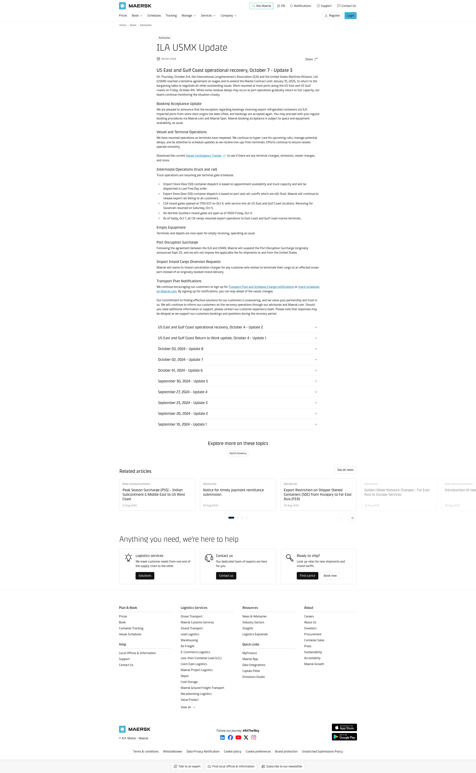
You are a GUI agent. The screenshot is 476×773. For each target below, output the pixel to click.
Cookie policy (232, 751)
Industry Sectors (253, 622)
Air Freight (187, 646)
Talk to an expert (189, 766)
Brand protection (286, 751)
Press (307, 646)
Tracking (171, 15)
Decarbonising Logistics (196, 694)
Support (326, 6)
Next (352, 517)
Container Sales (314, 640)
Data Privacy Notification (203, 751)
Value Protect (190, 700)
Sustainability (313, 652)
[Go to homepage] (135, 5)
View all (186, 707)
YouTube (238, 737)
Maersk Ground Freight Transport (202, 688)
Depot (185, 676)
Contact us (226, 575)
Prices (123, 15)
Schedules (154, 15)
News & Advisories (254, 616)
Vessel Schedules (130, 634)
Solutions (145, 575)
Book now (330, 575)
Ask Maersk (263, 6)
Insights (247, 628)
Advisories (146, 25)
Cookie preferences (258, 751)
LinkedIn (222, 737)
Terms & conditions (146, 751)
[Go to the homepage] (135, 732)
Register (334, 15)
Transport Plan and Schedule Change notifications (261, 287)
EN (283, 6)
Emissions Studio (253, 677)
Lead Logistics (190, 634)
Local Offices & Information (137, 653)
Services (206, 15)
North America (238, 453)
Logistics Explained (255, 634)
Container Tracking (131, 628)
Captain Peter (251, 671)
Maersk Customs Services (197, 622)
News (133, 25)
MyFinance (249, 653)
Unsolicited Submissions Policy (322, 751)
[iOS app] (344, 727)
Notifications (300, 5)
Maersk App (250, 659)
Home (122, 25)
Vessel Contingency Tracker (204, 155)
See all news (345, 470)
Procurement (312, 634)
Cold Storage (189, 682)
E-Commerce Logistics (195, 652)
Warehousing (189, 640)
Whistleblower (172, 751)
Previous (341, 517)
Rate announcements (136, 484)
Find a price (307, 575)
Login (350, 15)
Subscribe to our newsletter (284, 766)
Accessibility (312, 658)
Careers (309, 616)
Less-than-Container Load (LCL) (201, 658)
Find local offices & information (233, 766)
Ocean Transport (191, 616)
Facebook (230, 737)
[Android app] (344, 736)
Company (227, 15)
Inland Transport (192, 628)
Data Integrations (253, 665)
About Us (310, 622)
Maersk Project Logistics (197, 670)
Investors (310, 628)
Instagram (254, 737)
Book (135, 15)
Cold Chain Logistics (194, 664)
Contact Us (349, 6)
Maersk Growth (314, 664)
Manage (187, 15)
